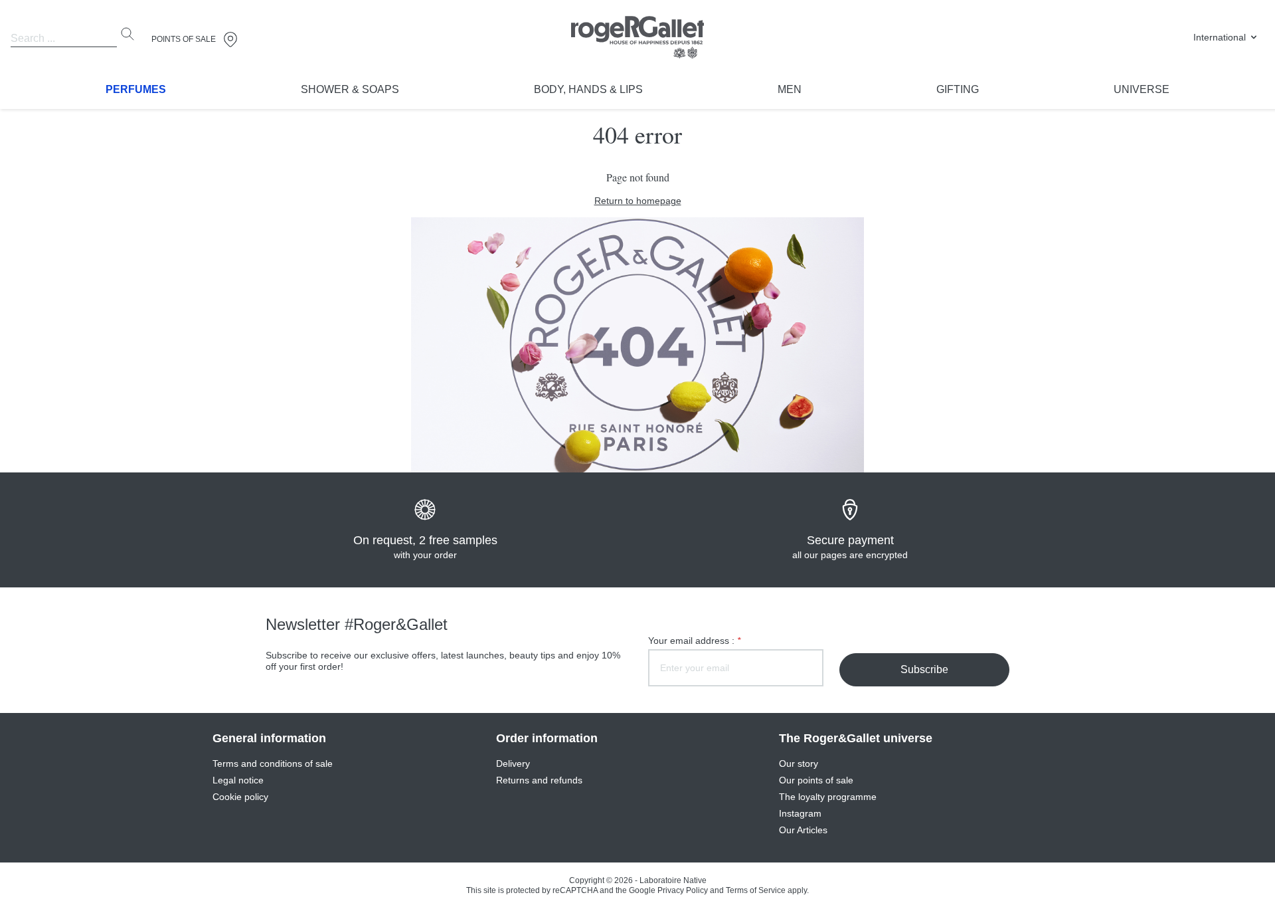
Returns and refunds (539, 780)
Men (790, 89)
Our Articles (803, 830)
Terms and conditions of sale (272, 763)
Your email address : (694, 640)
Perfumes (136, 89)
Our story (798, 763)
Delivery (513, 763)
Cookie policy (240, 796)
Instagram (800, 813)
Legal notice (238, 780)
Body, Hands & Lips (588, 89)
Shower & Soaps (350, 89)
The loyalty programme (828, 796)
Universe (1141, 89)
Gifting (957, 89)
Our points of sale (816, 780)
